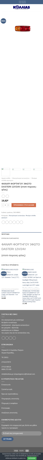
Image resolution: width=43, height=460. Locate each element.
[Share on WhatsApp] (3, 222)
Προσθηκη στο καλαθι (24, 205)
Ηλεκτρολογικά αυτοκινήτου (21, 178)
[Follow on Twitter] (10, 338)
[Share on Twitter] (10, 222)
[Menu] (3, 7)
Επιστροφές (6, 408)
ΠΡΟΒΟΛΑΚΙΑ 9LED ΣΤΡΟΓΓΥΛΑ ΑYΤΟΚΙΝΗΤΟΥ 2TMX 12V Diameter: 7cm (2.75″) (11, 293)
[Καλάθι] (41, 7)
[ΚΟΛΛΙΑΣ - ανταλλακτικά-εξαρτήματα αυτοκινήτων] (21, 7)
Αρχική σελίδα (6, 178)
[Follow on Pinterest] (14, 338)
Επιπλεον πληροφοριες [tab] (10, 238)
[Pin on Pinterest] (17, 222)
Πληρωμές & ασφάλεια (10, 403)
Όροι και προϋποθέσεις (10, 394)
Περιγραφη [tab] (5, 234)
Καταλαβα (31, 458)
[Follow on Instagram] (7, 338)
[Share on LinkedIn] (21, 222)
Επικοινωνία (6, 385)
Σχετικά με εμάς (7, 389)
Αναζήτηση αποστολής (10, 413)
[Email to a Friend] (14, 222)
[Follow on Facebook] (3, 338)
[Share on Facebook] (7, 222)
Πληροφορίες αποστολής (10, 399)
